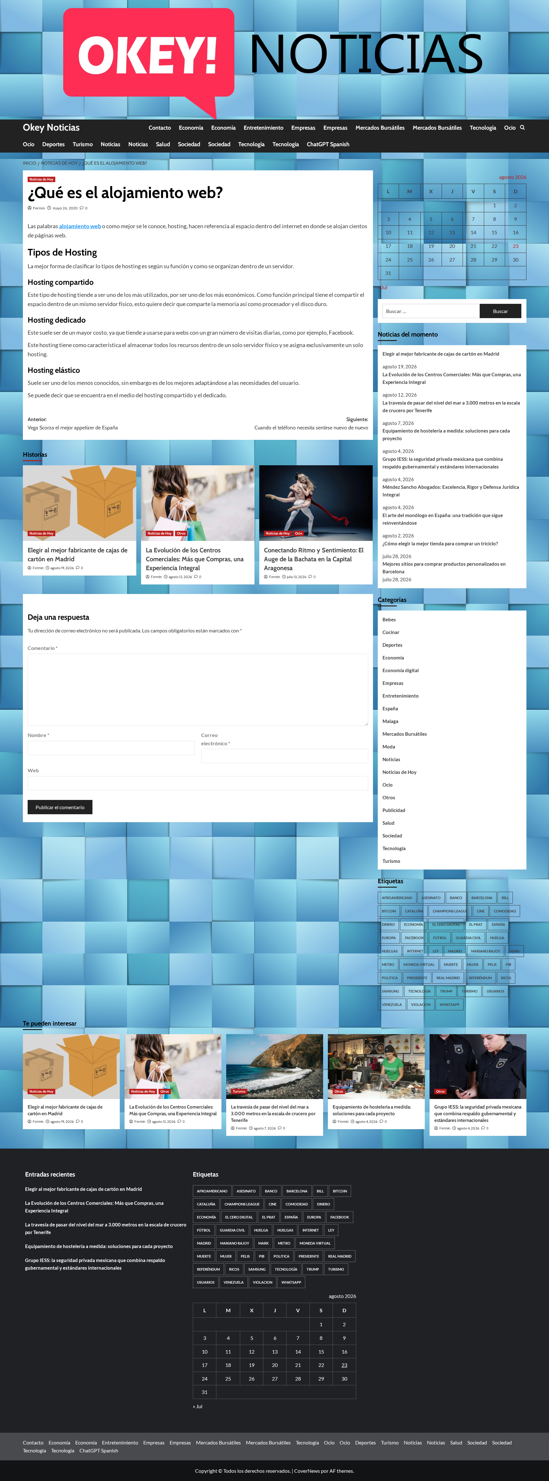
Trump (446, 991)
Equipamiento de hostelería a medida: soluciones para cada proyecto (446, 434)
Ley (436, 951)
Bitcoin (389, 911)
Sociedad (189, 144)
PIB (508, 964)
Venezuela (392, 1004)
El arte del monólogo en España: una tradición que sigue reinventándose (443, 519)
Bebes (389, 619)
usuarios (495, 991)
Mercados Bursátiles (380, 127)
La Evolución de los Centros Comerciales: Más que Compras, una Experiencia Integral (195, 559)
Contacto (160, 127)
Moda (389, 746)
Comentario (43, 648)
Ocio (510, 127)
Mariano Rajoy (485, 951)
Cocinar (391, 632)
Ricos (506, 978)
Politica (390, 978)
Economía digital (401, 670)
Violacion (420, 1004)
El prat (476, 924)
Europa (389, 938)
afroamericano (397, 898)
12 (431, 232)
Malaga (390, 721)
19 (431, 246)
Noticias (110, 144)
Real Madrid (448, 978)
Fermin (39, 208)
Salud (163, 144)
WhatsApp (449, 1004)
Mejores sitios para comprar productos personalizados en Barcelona (444, 567)
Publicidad (394, 810)
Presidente (417, 978)
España (390, 708)
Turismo (83, 144)
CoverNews (307, 1471)
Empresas (303, 127)
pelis (492, 964)
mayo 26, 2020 (65, 208)
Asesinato (431, 898)
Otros (181, 533)
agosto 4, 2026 (366, 1121)
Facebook (414, 938)
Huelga (497, 938)
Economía (191, 127)
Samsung (390, 991)
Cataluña (414, 911)
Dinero (388, 924)
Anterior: (73, 423)
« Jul (382, 287)
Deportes (53, 144)
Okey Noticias (51, 127)
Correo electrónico (215, 739)
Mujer (472, 964)
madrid (455, 951)
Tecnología (483, 127)
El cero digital (446, 924)
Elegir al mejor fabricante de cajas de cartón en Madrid (441, 354)
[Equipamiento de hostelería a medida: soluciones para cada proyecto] (376, 1066)
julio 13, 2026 (296, 577)
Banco (456, 898)
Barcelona (481, 898)
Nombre (38, 735)
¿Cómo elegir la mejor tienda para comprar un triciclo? (440, 543)
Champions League (450, 911)
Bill (505, 898)
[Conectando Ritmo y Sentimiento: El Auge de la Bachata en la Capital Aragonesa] (316, 503)
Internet (415, 951)
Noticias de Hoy (41, 179)
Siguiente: (311, 423)
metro (388, 964)
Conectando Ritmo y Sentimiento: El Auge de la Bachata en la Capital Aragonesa (313, 559)
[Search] (522, 127)
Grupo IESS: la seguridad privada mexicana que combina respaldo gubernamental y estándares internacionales (443, 462)
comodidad (505, 911)
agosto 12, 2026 (180, 577)
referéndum (480, 978)
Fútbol (440, 938)
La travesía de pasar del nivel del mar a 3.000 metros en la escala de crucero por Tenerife (451, 406)
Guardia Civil (468, 938)
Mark (514, 951)
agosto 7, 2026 (265, 1128)
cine (481, 911)
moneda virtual (419, 964)
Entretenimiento (263, 127)
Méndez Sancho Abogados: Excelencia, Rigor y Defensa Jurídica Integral (451, 490)
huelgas (390, 951)
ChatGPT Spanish (328, 144)
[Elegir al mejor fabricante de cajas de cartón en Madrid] (79, 503)
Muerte (451, 964)
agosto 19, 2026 (62, 568)
